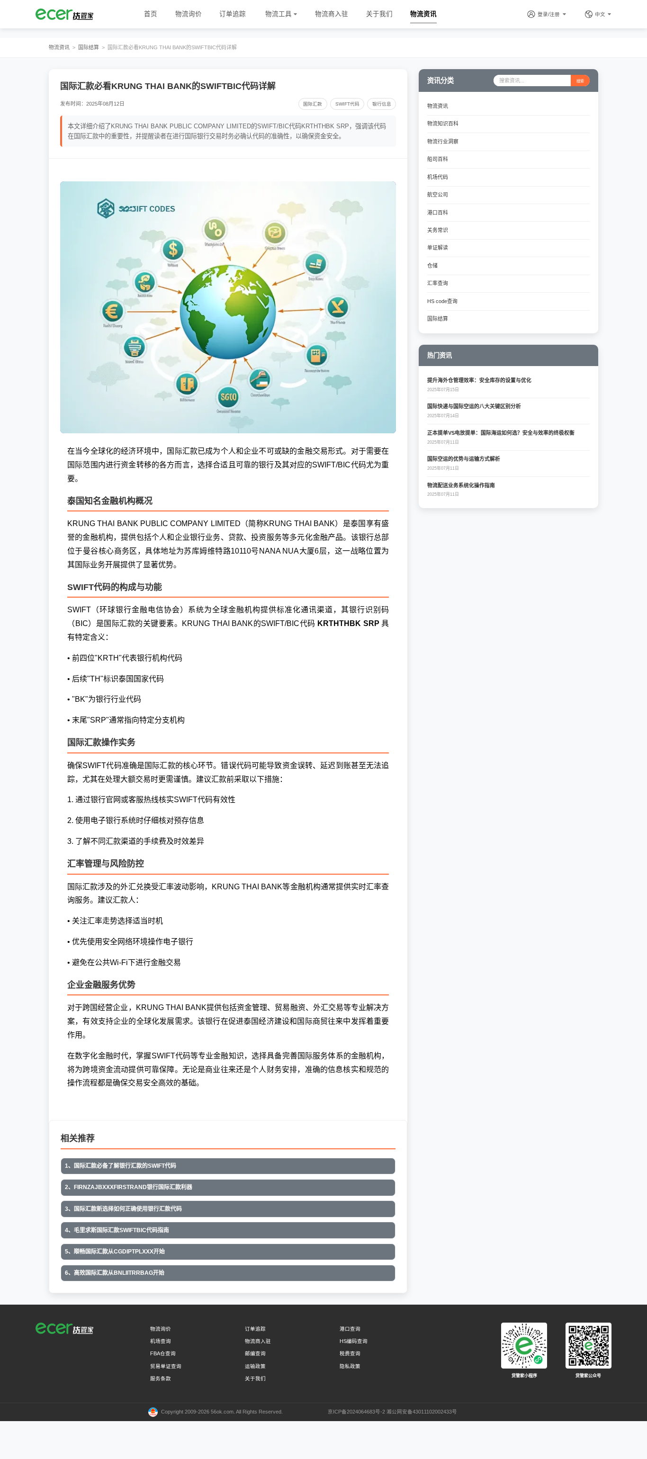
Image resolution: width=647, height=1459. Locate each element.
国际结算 (88, 47)
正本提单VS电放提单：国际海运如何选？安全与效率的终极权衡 (501, 433)
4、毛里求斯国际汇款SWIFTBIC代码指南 (117, 1230)
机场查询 (160, 1341)
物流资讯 (423, 14)
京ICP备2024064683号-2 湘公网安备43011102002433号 (392, 1411)
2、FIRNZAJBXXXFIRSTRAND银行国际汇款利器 (128, 1187)
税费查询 (350, 1353)
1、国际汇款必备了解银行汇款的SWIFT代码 (120, 1166)
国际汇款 (312, 104)
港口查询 (350, 1329)
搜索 (580, 81)
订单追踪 (232, 14)
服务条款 (160, 1378)
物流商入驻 (331, 14)
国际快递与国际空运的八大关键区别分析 (474, 406)
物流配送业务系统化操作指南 (461, 485)
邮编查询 (255, 1353)
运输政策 (255, 1366)
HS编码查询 (354, 1341)
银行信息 (381, 104)
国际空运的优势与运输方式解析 (463, 459)
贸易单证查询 (165, 1366)
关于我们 (379, 14)
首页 (150, 14)
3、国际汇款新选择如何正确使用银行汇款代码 (123, 1209)
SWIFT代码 (347, 104)
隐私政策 (350, 1366)
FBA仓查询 (163, 1353)
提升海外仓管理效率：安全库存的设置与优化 (479, 380)
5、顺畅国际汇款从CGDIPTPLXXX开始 (115, 1251)
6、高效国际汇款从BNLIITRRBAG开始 (114, 1273)
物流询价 (188, 14)
